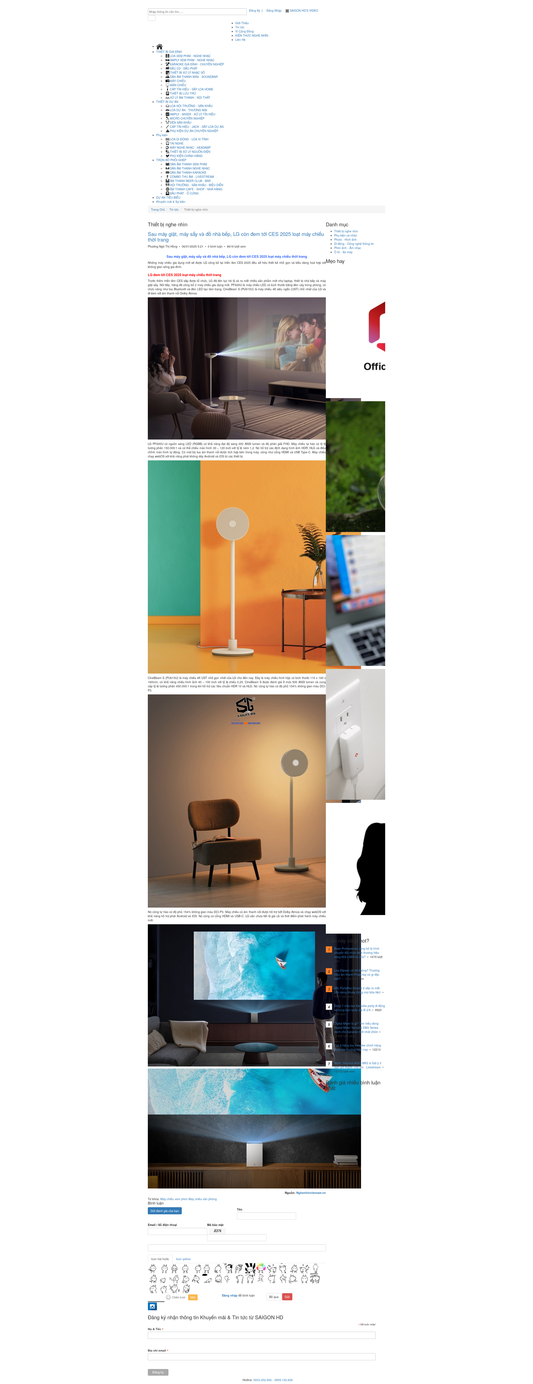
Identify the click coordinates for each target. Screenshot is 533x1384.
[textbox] (198, 12)
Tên (239, 1209)
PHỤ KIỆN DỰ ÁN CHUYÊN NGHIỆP (194, 131)
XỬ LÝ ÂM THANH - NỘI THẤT (190, 97)
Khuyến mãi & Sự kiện (170, 201)
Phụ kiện (162, 135)
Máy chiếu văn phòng (202, 1199)
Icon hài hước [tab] (160, 1259)
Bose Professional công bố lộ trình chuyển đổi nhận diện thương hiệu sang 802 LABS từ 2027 (356, 952)
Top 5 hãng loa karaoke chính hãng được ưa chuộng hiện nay (357, 1047)
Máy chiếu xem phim (174, 1199)
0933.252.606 (262, 1380)
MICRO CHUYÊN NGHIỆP (187, 118)
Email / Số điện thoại (162, 1225)
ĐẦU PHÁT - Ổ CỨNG (184, 193)
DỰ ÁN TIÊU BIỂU (168, 197)
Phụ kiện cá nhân (345, 235)
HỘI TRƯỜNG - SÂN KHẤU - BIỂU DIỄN (196, 185)
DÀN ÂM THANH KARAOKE (188, 172)
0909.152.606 (283, 1380)
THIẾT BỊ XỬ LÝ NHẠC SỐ (187, 72)
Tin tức (239, 27)
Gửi (287, 1297)
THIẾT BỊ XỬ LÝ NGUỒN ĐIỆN (190, 151)
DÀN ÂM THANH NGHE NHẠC (190, 168)
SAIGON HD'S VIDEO (303, 10)
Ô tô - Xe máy (343, 252)
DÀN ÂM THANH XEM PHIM (188, 164)
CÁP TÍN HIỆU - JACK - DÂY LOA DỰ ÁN (197, 127)
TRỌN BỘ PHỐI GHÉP (171, 160)
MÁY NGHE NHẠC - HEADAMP (190, 147)
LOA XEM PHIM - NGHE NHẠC (190, 56)
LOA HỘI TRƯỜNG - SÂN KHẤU (191, 106)
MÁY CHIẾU (178, 81)
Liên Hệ (240, 39)
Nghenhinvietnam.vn (311, 1193)
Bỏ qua (274, 1297)
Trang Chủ (158, 209)
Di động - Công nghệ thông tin (354, 244)
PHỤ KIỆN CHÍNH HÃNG (186, 156)
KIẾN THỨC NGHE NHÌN (251, 35)
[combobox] (197, 11)
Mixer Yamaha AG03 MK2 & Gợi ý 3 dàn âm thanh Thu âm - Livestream (357, 1065)
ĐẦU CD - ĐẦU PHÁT (184, 68)
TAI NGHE (176, 143)
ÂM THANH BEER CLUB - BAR (190, 181)
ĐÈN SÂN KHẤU (180, 122)
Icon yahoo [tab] (183, 1259)
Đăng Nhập (273, 10)
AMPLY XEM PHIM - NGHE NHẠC (192, 60)
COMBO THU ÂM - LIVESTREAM (192, 176)
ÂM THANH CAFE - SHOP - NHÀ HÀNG (196, 189)
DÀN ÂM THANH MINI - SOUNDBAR (194, 77)
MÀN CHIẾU (178, 85)
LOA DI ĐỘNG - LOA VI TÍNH (189, 139)
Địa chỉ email (158, 1351)
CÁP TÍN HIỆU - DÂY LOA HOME (191, 89)
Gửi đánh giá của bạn (165, 1211)
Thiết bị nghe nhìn (346, 231)
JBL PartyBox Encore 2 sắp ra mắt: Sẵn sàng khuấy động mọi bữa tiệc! (357, 990)
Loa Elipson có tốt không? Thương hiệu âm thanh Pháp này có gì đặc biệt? (357, 974)
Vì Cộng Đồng (244, 31)
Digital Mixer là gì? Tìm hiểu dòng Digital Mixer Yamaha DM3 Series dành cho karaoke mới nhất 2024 (356, 1027)
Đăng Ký (254, 10)
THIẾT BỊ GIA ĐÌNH (169, 52)
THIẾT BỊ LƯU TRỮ (183, 93)
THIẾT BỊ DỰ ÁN (167, 102)
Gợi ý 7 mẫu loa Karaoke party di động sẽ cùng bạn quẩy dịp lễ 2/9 (359, 1008)
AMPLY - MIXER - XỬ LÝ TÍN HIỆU (192, 114)
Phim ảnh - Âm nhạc (347, 248)
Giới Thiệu (242, 23)
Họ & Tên (155, 1329)
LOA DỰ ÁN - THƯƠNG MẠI (188, 110)
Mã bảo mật (215, 1225)
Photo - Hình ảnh (345, 239)
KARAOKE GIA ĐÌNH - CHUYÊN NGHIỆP (197, 64)
